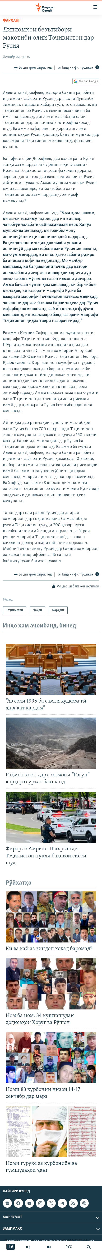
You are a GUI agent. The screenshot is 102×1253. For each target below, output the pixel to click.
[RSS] (73, 1203)
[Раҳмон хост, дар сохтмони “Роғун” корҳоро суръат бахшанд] (51, 743)
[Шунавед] (28, 1247)
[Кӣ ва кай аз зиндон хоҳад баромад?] (51, 916)
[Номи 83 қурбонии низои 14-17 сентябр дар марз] (51, 1057)
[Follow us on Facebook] (18, 1203)
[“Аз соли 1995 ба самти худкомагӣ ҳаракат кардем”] (51, 669)
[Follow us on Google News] (7, 1203)
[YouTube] (49, 1247)
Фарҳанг (11, 21)
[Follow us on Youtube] (29, 1203)
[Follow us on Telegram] (62, 1203)
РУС (68, 1247)
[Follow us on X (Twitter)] (51, 1203)
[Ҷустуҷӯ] (89, 1247)
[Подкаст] (84, 1203)
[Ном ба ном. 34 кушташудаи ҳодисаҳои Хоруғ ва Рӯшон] (51, 983)
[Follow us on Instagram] (40, 1203)
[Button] (33, 68)
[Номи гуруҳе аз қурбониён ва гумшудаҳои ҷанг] (51, 1131)
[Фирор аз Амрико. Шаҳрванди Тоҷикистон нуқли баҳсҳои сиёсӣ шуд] (51, 817)
